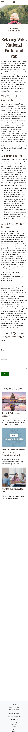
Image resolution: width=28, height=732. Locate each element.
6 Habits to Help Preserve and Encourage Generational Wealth (13, 452)
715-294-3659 (15, 707)
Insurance (14, 728)
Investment (14, 724)
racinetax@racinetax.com (14, 716)
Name (3, 340)
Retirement (14, 722)
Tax (14, 730)
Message (4, 359)
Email (3, 350)
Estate (14, 726)
